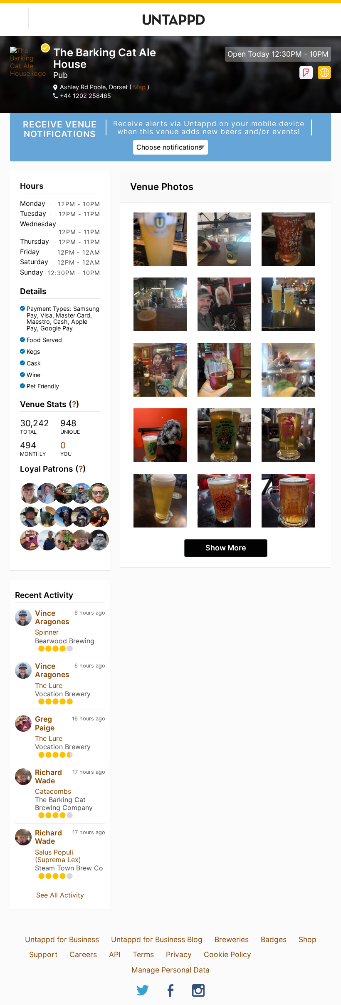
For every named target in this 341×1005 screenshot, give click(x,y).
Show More (225, 547)
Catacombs (53, 791)
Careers (83, 954)
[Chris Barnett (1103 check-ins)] (60, 493)
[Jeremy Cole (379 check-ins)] (94, 540)
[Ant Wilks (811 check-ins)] (94, 493)
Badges (274, 939)
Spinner (47, 632)
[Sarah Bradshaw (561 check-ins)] (77, 516)
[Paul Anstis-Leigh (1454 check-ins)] (26, 493)
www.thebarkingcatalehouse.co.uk (324, 72)
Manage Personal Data (170, 969)
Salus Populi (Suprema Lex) (58, 856)
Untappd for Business (62, 939)
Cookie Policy (227, 954)
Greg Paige (44, 723)
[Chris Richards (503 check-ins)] (43, 540)
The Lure (48, 685)
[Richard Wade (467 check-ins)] (77, 540)
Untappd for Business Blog (157, 939)
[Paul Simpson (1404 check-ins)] (43, 493)
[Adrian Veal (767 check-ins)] (43, 516)
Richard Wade (48, 776)
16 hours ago (88, 718)
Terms (143, 954)
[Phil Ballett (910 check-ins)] (77, 493)
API (115, 954)
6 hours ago (89, 613)
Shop (307, 939)
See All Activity (60, 895)
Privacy (179, 954)
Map (139, 86)
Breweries (232, 939)
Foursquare (306, 72)
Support (43, 954)
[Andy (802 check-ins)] (26, 516)
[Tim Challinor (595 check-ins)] (60, 516)
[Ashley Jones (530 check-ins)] (94, 516)
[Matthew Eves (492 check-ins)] (60, 540)
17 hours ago (88, 772)
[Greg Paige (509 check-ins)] (26, 540)
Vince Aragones (52, 617)
